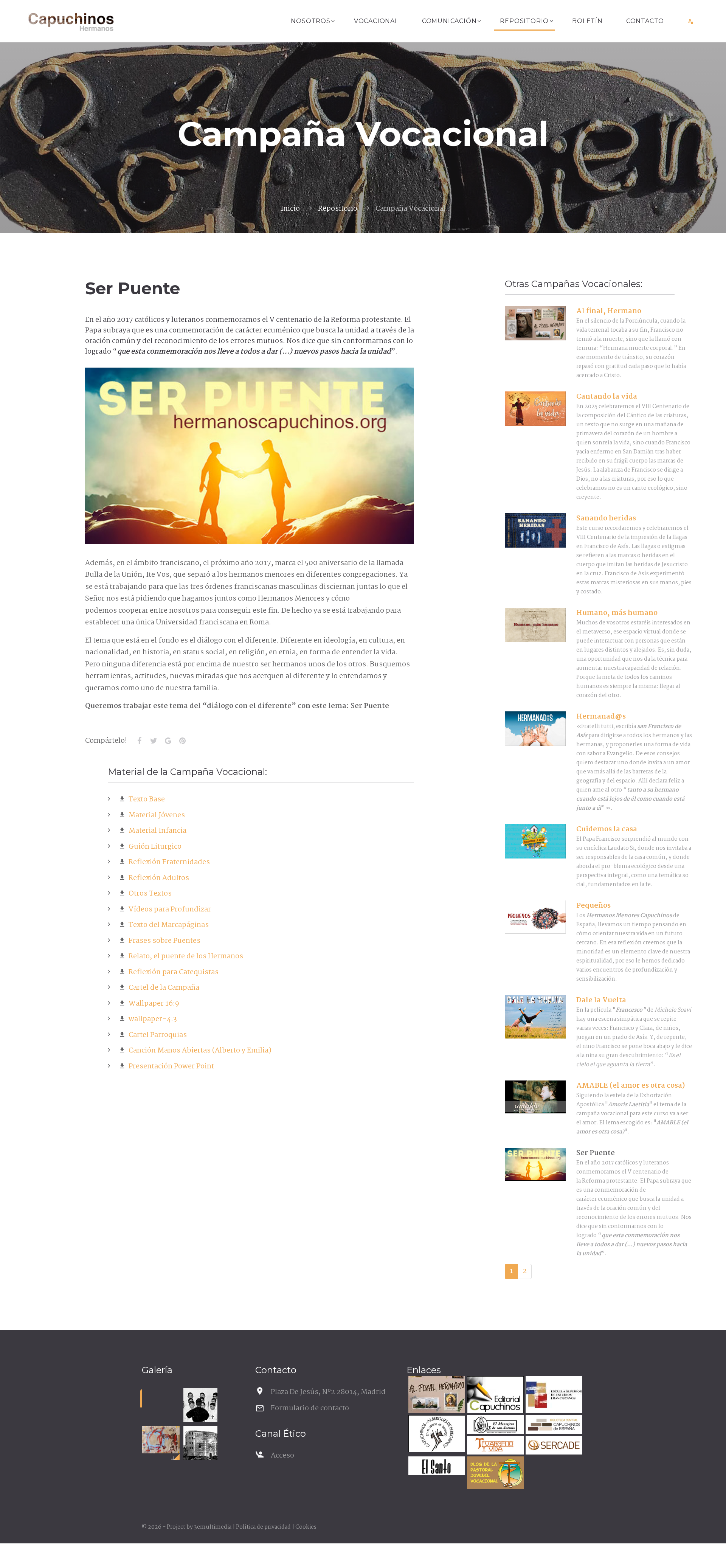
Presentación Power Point (170, 1066)
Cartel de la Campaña (162, 987)
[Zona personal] (691, 21)
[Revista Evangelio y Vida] (494, 1446)
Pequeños (593, 905)
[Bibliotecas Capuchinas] (553, 1425)
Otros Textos (149, 893)
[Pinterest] (182, 741)
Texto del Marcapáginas (167, 925)
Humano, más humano (617, 613)
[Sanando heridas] (535, 530)
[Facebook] (139, 741)
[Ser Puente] (535, 1164)
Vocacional (376, 21)
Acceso (282, 1455)
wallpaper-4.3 (151, 1019)
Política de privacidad (263, 1527)
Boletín (587, 21)
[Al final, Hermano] (535, 323)
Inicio (290, 208)
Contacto (645, 21)
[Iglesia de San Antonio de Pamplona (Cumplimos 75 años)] (200, 1443)
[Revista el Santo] (435, 1466)
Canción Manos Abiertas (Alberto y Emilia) (198, 1050)
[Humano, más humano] (535, 625)
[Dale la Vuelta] (535, 1017)
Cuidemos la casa (606, 829)
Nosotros (310, 21)
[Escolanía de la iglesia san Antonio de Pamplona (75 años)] (200, 1405)
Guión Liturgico (154, 846)
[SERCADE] (553, 1446)
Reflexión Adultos (157, 878)
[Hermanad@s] (535, 728)
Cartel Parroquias (156, 1035)
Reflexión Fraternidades (168, 862)
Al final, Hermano (608, 311)
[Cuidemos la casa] (535, 841)
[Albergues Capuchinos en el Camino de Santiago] (435, 1434)
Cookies (305, 1527)
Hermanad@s (601, 716)
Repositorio (524, 21)
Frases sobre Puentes (163, 941)
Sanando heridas (606, 518)
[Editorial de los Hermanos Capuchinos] (494, 1395)
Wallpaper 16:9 (152, 1003)
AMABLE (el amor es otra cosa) (630, 1085)
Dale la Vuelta (601, 1000)
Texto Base (145, 799)
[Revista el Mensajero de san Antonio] (494, 1425)
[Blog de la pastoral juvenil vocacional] (494, 1473)
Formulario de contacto (310, 1408)
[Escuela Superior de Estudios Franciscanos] (553, 1395)
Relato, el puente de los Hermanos (184, 956)
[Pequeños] (535, 916)
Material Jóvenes (155, 815)
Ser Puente (595, 1153)
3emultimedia (212, 1527)
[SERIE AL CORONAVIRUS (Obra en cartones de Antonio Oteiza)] (161, 1439)
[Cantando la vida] (535, 408)
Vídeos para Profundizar (168, 909)
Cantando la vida (606, 396)
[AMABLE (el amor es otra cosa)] (535, 1096)
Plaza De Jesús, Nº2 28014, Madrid (328, 1392)
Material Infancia (156, 831)
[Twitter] (153, 741)
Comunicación (449, 21)
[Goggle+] (168, 741)
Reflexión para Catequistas (172, 972)
